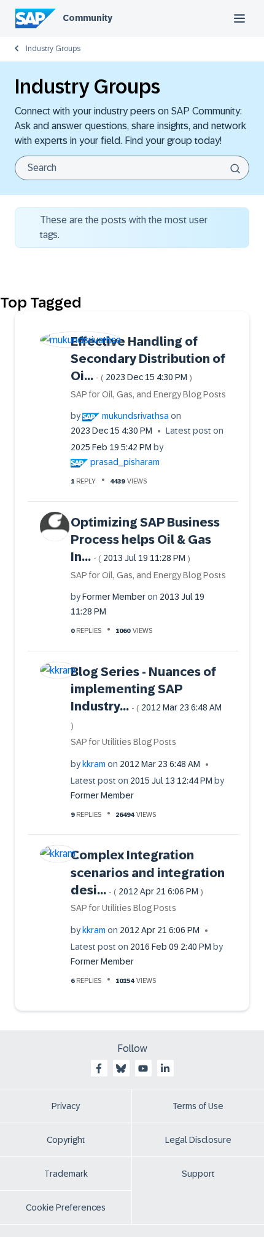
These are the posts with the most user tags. (124, 227)
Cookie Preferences (66, 1207)
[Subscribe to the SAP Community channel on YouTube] (143, 1068)
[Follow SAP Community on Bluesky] (121, 1068)
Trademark (66, 1174)
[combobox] (132, 168)
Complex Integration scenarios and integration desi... (148, 872)
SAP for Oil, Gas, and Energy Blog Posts (148, 394)
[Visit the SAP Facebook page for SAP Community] (99, 1068)
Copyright (66, 1140)
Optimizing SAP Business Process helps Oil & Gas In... (145, 539)
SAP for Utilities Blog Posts (123, 742)
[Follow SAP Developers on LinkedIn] (165, 1068)
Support (198, 1174)
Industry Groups (53, 48)
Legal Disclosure (198, 1140)
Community (87, 18)
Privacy (66, 1106)
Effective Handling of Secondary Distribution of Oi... (148, 359)
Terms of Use (198, 1106)
